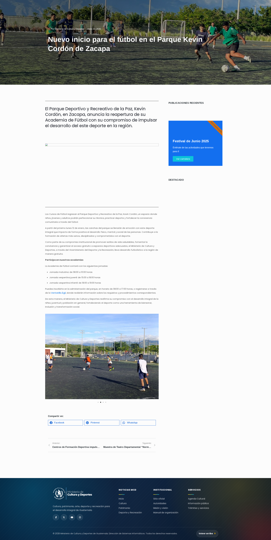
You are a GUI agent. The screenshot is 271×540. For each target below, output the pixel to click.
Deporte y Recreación (130, 512)
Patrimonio (124, 508)
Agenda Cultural (196, 498)
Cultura (122, 503)
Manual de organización (165, 512)
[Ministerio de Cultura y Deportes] (82, 493)
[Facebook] (56, 517)
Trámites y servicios (198, 508)
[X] (64, 517)
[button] (48, 357)
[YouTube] (72, 517)
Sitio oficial (159, 498)
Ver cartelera (183, 158)
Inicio (121, 498)
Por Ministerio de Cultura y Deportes (67, 29)
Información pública (198, 503)
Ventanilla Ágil (58, 292)
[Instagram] (80, 517)
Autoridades (159, 503)
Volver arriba (207, 533)
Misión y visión (160, 508)
